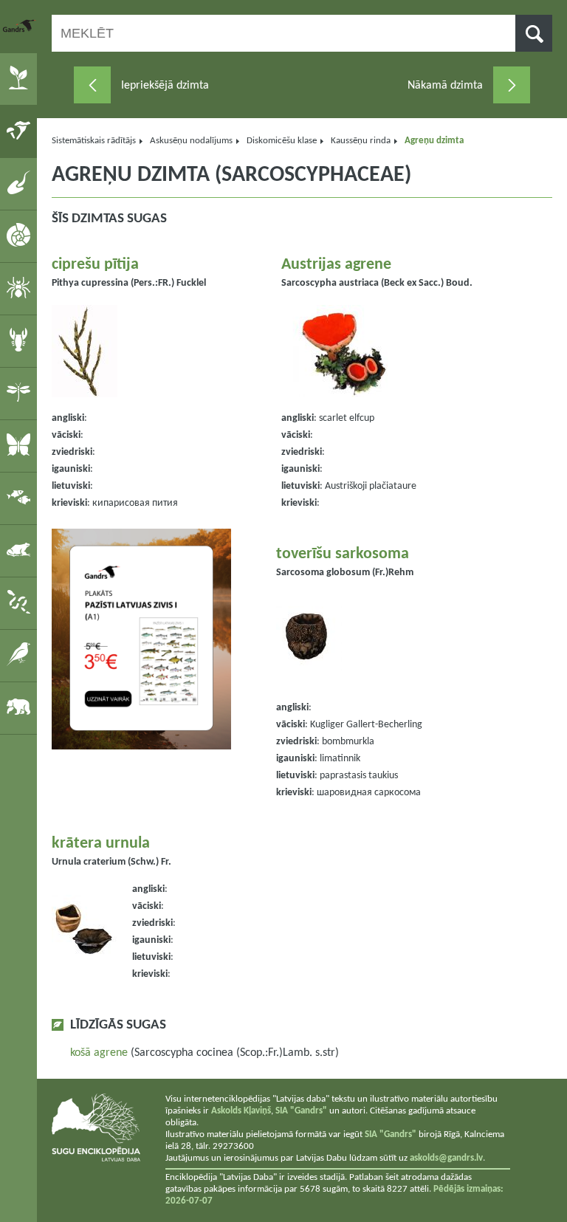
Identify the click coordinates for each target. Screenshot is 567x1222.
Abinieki (21, 550)
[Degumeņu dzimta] (92, 84)
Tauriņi (21, 445)
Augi (21, 78)
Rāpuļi (21, 602)
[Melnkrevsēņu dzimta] (511, 84)
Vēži (21, 340)
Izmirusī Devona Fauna (21, 183)
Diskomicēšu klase (282, 140)
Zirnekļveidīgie (21, 288)
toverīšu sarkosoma (342, 554)
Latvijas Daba (20, 26)
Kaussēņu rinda (361, 140)
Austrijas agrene (336, 264)
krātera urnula (101, 843)
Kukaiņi (21, 393)
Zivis (21, 497)
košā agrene (99, 1053)
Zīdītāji (21, 707)
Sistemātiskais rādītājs (94, 140)
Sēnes (21, 130)
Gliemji (21, 235)
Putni (21, 655)
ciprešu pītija (95, 264)
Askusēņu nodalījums (191, 140)
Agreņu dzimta (434, 140)
